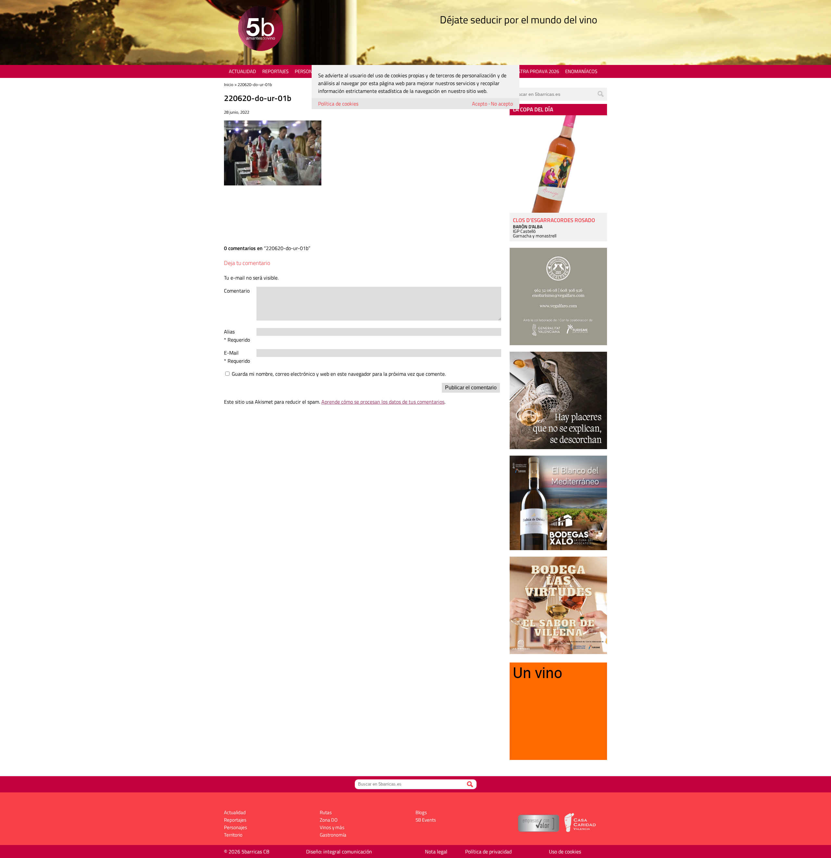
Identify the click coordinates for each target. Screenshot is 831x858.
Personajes (308, 71)
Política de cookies (338, 103)
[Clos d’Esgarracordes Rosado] (558, 164)
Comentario (237, 291)
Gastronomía (333, 835)
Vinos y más (332, 827)
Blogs (421, 812)
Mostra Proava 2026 (534, 71)
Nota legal (436, 851)
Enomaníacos (581, 71)
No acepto (502, 103)
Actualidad (242, 71)
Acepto (479, 103)
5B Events (426, 820)
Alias (229, 331)
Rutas (326, 812)
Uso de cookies (565, 851)
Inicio (228, 84)
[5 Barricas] (260, 29)
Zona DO (329, 820)
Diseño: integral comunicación (339, 851)
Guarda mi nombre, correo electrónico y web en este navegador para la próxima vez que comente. (339, 374)
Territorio (233, 835)
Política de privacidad (488, 851)
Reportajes (275, 71)
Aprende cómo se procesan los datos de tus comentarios (382, 402)
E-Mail (231, 353)
